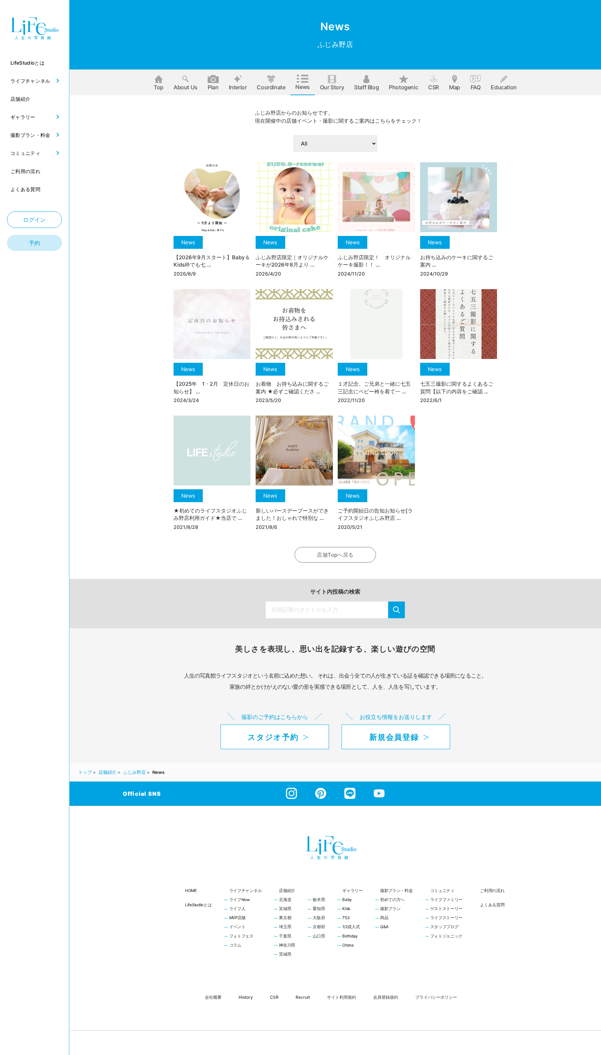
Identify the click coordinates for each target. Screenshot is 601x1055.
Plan (213, 87)
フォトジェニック (446, 936)
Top (158, 87)
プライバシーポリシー (436, 996)
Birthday (350, 936)
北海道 (285, 900)
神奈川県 (287, 945)
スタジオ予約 (273, 737)
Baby (347, 900)
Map (454, 87)
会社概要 (213, 996)
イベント (237, 927)
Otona (348, 945)
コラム (235, 945)
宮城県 (285, 909)
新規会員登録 (394, 737)
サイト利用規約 (341, 996)
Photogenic (403, 87)
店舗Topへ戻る (335, 554)
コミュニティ (442, 890)
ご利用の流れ (492, 890)
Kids (346, 909)
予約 (34, 242)
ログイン (34, 219)
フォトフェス (241, 936)
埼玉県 (285, 927)
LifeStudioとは (198, 904)
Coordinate (271, 87)
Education (503, 87)
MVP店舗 (237, 918)
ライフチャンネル (245, 890)
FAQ (476, 87)
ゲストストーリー (446, 909)
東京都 (285, 918)
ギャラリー (352, 890)
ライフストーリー (446, 918)
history (246, 996)
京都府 (319, 927)
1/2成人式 (351, 927)
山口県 (319, 936)
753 (345, 918)
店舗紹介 (287, 890)
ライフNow (239, 900)
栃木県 (319, 900)
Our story (332, 87)
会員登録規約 (385, 996)
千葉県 (285, 936)
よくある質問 (492, 904)
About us (186, 87)
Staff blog (366, 87)
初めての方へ (392, 900)
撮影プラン (390, 909)
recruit (303, 996)
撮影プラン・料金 (396, 890)
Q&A (384, 927)
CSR (433, 87)
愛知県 (319, 909)
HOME (191, 890)
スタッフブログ (444, 927)
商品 (384, 918)
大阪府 (319, 918)
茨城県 (285, 954)
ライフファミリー (446, 900)
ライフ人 (237, 909)
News (302, 86)
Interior (238, 87)
